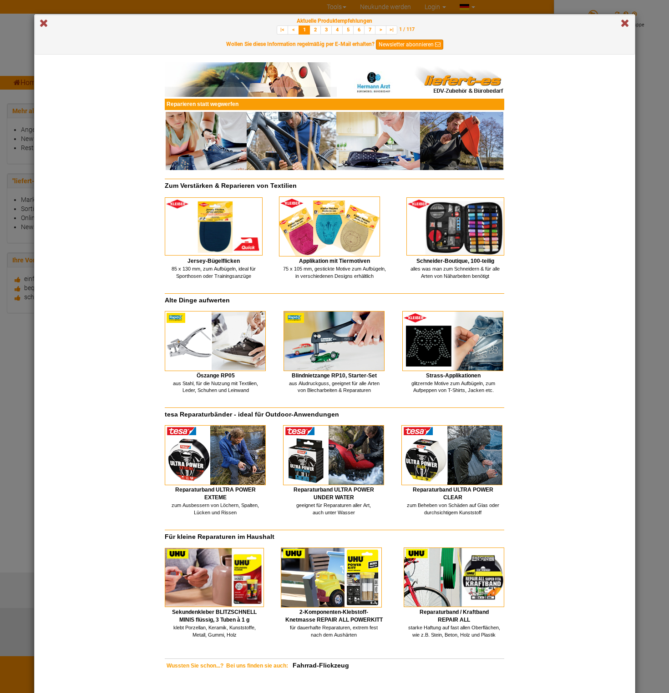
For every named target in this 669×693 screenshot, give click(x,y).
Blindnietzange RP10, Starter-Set (334, 375)
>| (392, 30)
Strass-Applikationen (453, 375)
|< (282, 30)
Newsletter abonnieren (407, 44)
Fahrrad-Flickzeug (321, 665)
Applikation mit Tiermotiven (334, 261)
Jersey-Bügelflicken (214, 261)
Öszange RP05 (216, 375)
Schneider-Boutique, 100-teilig (455, 261)
